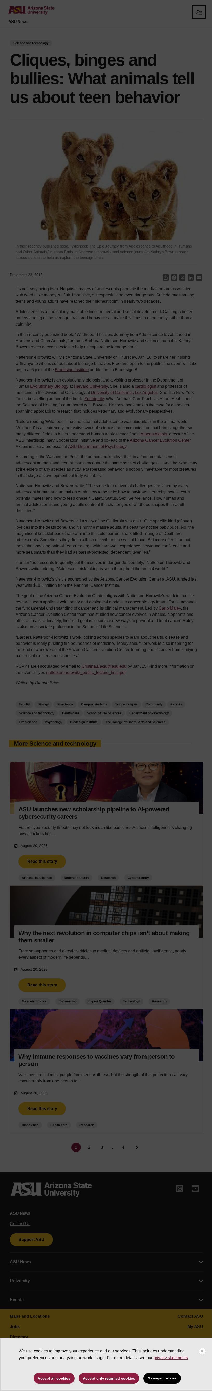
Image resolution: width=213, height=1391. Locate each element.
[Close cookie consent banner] (202, 1351)
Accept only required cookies (109, 1378)
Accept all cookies (54, 1378)
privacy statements (171, 1357)
